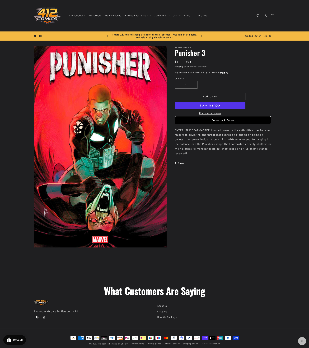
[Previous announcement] (107, 36)
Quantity (179, 78)
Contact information (210, 344)
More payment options (210, 113)
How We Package (167, 317)
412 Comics (103, 344)
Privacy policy (154, 344)
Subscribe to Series (223, 120)
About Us (162, 305)
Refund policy (137, 344)
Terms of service (172, 344)
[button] (137, 15)
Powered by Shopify (118, 344)
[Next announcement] (201, 36)
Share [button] (181, 163)
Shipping (179, 66)
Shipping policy (190, 344)
